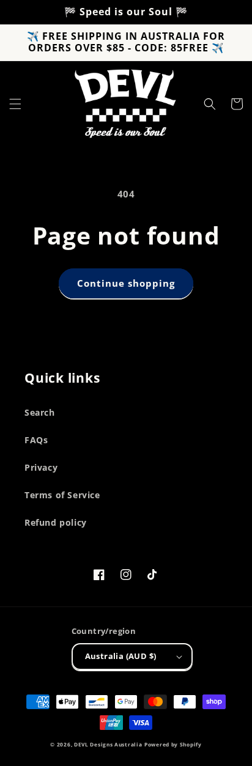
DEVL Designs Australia (108, 744)
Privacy (40, 467)
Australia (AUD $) (121, 655)
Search (39, 412)
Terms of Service (62, 495)
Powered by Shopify (173, 744)
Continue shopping (126, 283)
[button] (15, 103)
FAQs (36, 440)
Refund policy (55, 522)
